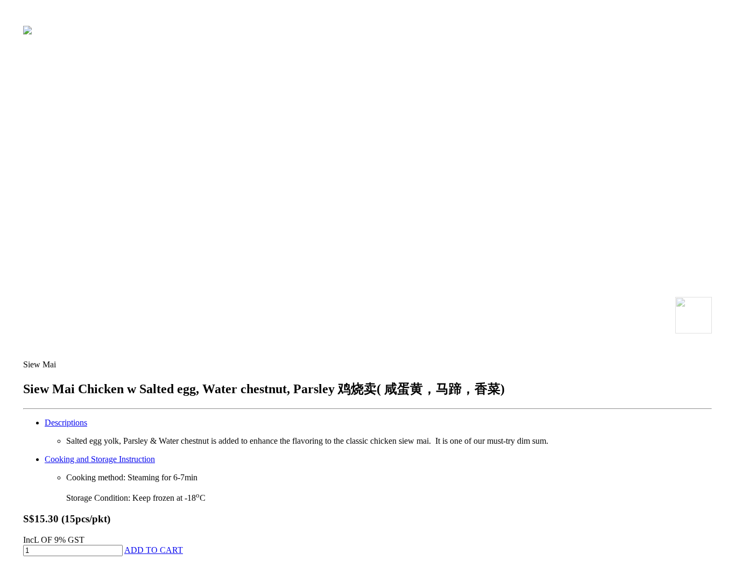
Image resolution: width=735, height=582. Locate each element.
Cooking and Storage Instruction (100, 459)
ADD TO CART (153, 550)
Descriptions (66, 422)
